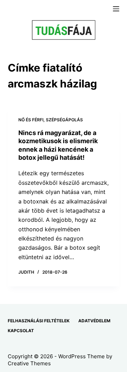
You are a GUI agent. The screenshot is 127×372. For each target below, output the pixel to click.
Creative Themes (29, 363)
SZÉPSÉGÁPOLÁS (64, 119)
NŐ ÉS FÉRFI (30, 119)
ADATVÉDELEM (94, 320)
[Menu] (116, 9)
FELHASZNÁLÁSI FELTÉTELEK (38, 320)
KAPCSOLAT (21, 330)
